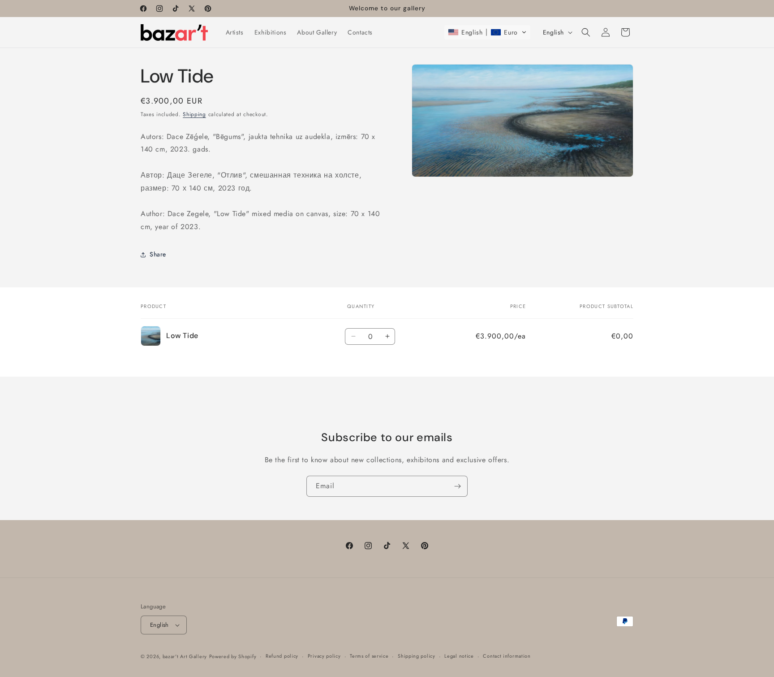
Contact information (506, 656)
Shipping (194, 114)
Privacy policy (324, 656)
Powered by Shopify (233, 656)
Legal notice (458, 656)
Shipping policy (416, 656)
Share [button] (158, 254)
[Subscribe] (457, 486)
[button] (487, 32)
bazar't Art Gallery (185, 656)
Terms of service (369, 656)
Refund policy (282, 656)
